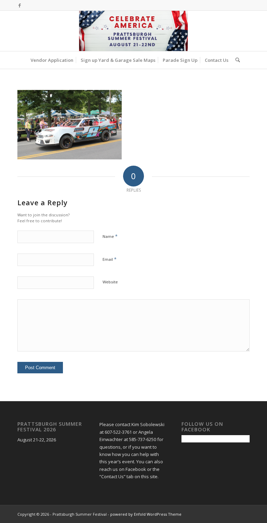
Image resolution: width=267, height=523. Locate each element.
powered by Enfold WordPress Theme (145, 514)
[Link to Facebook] (19, 5)
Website (110, 281)
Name (110, 236)
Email (109, 259)
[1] (133, 31)
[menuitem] (52, 60)
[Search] (236, 60)
